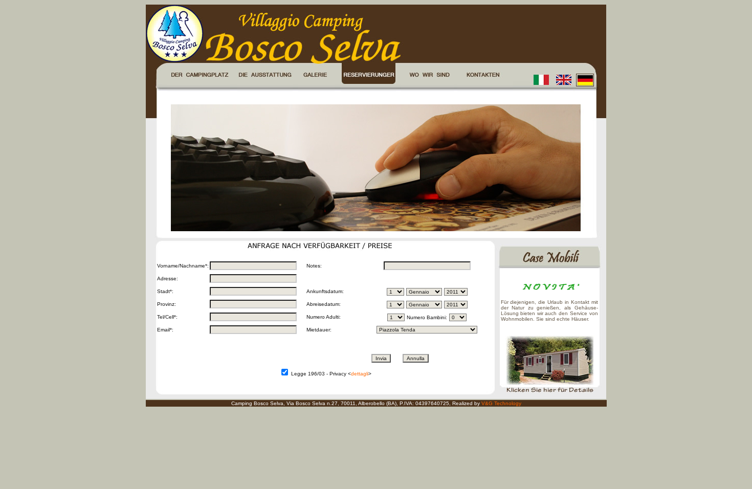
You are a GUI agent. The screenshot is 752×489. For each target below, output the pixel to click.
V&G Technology (501, 403)
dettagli (359, 373)
